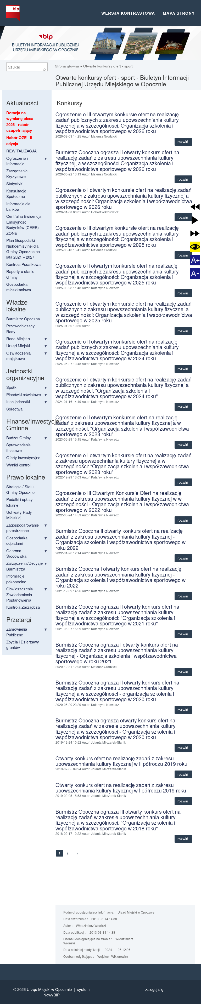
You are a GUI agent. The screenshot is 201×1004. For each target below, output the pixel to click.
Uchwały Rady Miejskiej (19, 514)
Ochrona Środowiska (16, 553)
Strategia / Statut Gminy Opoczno (20, 489)
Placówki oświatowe (23, 394)
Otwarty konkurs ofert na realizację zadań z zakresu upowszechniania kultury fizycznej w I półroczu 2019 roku (120, 787)
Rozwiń (183, 141)
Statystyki (14, 183)
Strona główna (67, 66)
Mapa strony (179, 13)
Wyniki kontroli (18, 464)
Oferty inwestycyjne (23, 457)
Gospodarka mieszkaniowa (18, 286)
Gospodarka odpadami (16, 540)
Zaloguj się (154, 989)
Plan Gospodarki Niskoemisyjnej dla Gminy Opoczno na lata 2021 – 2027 (23, 248)
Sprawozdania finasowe (18, 447)
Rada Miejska (18, 338)
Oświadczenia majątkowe (18, 355)
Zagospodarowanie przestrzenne (22, 527)
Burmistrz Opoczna (23, 318)
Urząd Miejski (18, 345)
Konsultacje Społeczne (16, 193)
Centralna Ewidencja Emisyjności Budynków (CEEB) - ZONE (23, 224)
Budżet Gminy (18, 437)
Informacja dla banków (18, 206)
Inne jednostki (18, 401)
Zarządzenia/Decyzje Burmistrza (24, 565)
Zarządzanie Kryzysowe (16, 173)
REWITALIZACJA (21, 150)
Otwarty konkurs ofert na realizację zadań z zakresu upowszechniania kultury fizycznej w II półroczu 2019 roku (121, 761)
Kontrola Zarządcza (23, 607)
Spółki (11, 387)
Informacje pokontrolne (16, 578)
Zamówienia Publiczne (16, 631)
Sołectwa (14, 409)
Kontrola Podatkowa (23, 264)
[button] (195, 207)
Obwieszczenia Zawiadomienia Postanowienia (19, 594)
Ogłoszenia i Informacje (17, 160)
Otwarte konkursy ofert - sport (108, 66)
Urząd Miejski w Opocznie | (52, 989)
